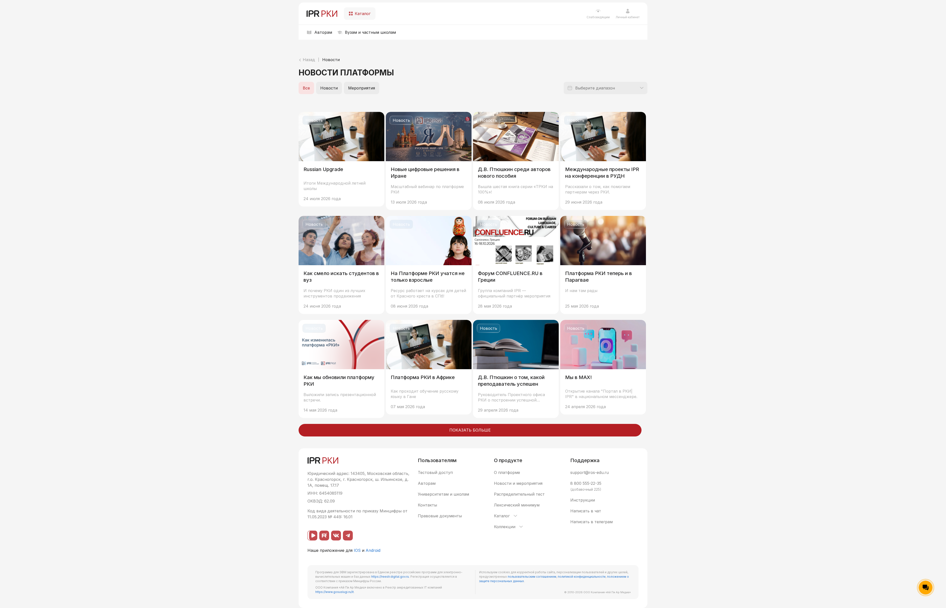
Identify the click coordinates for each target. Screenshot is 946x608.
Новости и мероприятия (518, 483)
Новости (331, 59)
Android (373, 550)
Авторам (427, 483)
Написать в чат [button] (585, 510)
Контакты (427, 505)
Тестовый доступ (435, 472)
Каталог (502, 515)
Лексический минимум (517, 505)
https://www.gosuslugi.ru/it (334, 592)
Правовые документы (440, 515)
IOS (357, 550)
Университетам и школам (443, 494)
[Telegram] (348, 535)
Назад (308, 59)
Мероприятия (361, 88)
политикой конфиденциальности (582, 576)
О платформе (507, 472)
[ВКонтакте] (336, 535)
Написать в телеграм (591, 521)
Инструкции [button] (582, 500)
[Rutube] (324, 535)
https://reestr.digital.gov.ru (390, 576)
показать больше (470, 430)
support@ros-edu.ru (589, 472)
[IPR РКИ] (322, 13)
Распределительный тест (519, 494)
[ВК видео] (312, 535)
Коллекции (504, 526)
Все (306, 88)
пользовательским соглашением (532, 576)
